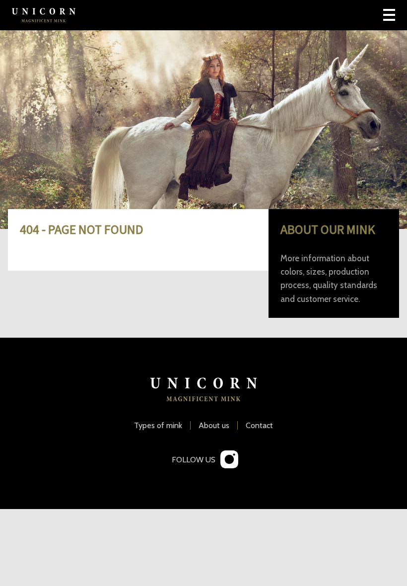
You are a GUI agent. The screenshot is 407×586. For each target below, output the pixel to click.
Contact (259, 425)
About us (214, 425)
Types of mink (158, 425)
